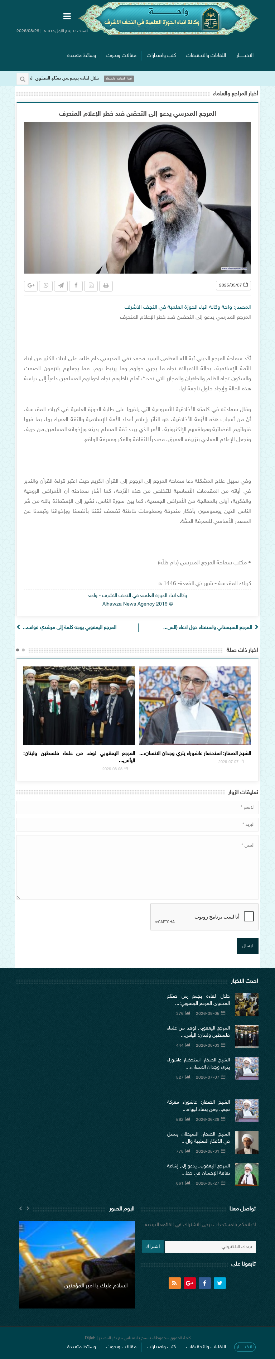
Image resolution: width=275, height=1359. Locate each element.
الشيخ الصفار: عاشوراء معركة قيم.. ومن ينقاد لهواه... (200, 754)
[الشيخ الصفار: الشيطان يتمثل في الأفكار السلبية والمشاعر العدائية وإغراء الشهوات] (247, 1142)
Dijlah (90, 1338)
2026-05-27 (207, 1183)
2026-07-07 (117, 762)
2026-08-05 (207, 1013)
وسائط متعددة (81, 56)
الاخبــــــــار (245, 56)
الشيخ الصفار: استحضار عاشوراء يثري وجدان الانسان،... (84, 754)
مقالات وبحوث (121, 56)
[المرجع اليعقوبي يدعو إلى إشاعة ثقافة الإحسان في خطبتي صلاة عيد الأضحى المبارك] (247, 1174)
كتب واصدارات (161, 56)
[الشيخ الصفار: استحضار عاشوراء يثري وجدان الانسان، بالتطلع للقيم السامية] (247, 1068)
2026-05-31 (207, 1151)
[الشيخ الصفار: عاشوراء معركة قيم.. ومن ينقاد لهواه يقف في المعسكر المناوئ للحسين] (247, 1110)
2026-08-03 (207, 1045)
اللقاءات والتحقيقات (206, 56)
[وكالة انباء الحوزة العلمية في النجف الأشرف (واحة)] (168, 18)
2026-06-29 (233, 762)
